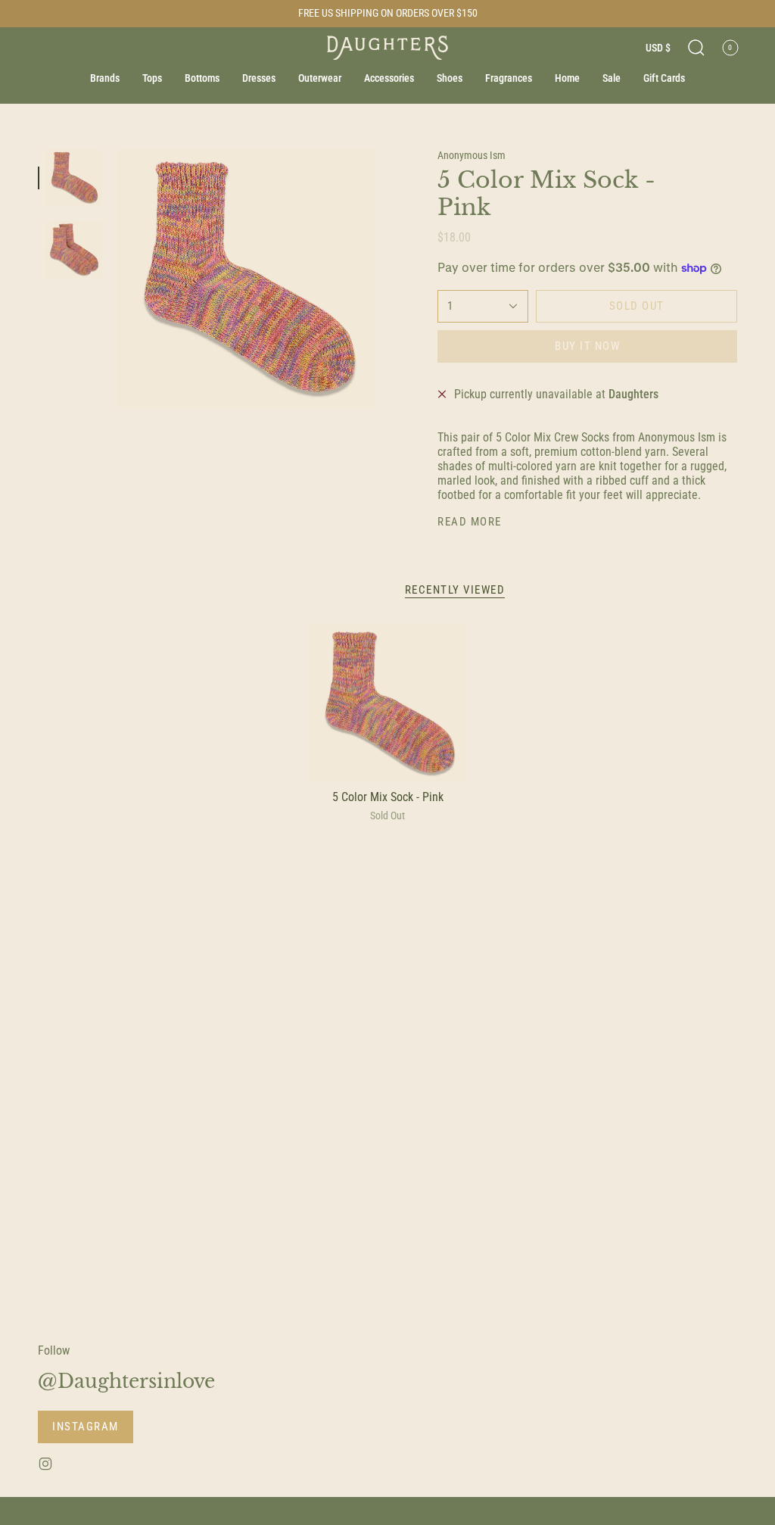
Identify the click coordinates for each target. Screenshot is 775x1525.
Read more (469, 522)
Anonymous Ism (471, 155)
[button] (696, 48)
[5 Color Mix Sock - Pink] (388, 703)
